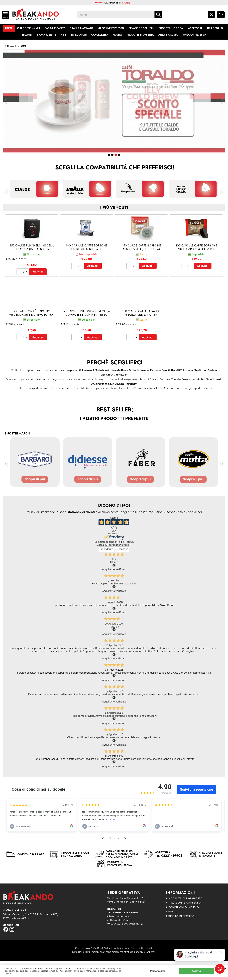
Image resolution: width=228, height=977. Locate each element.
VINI (63, 34)
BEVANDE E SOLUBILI (141, 28)
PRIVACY (173, 911)
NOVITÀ (117, 34)
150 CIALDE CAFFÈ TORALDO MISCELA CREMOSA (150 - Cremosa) (141, 314)
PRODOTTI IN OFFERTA (140, 34)
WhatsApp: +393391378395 (125, 924)
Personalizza (157, 970)
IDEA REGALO (214, 28)
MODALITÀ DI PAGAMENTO (185, 898)
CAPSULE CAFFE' (55, 28)
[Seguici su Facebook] (5, 931)
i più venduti (114, 207)
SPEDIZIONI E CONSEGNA (184, 903)
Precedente (106, 549)
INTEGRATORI (78, 34)
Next (222, 101)
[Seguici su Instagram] (11, 931)
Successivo (122, 549)
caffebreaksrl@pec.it (119, 920)
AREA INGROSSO (168, 34)
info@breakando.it (118, 916)
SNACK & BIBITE (46, 34)
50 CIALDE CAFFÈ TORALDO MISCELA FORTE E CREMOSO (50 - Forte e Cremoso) (31, 314)
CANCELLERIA (99, 34)
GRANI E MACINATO (81, 28)
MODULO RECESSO (194, 34)
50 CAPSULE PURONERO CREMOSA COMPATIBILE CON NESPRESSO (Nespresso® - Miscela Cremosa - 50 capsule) (86, 316)
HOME (9, 28)
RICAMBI (27, 34)
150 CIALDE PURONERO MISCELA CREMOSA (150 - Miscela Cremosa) (32, 248)
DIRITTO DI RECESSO (181, 916)
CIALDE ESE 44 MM (28, 28)
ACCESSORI (195, 28)
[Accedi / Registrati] (211, 14)
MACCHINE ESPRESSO (111, 28)
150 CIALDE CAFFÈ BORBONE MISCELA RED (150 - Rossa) (141, 247)
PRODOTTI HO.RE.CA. (171, 28)
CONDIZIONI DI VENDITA (184, 907)
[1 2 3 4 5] (132, 266)
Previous (5, 101)
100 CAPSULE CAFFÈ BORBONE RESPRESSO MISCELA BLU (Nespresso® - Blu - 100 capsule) (86, 248)
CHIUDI (225, 968)
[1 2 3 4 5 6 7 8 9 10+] (23, 272)
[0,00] (221, 14)
